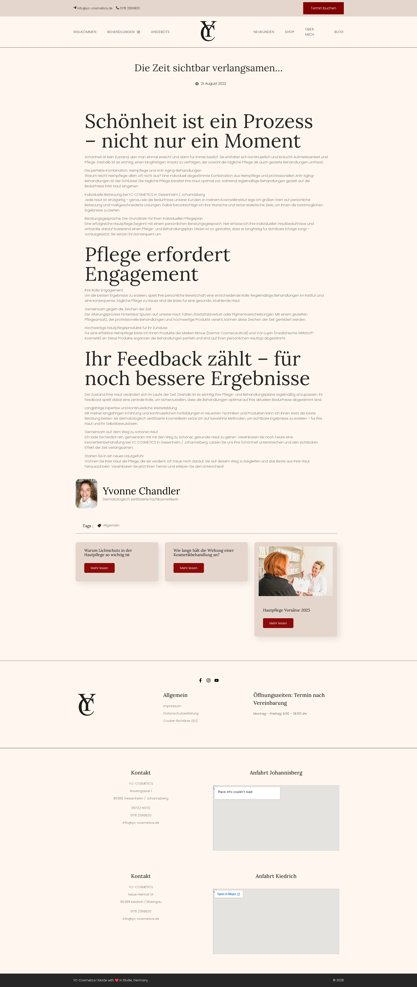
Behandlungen (120, 31)
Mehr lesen (99, 568)
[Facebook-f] (200, 680)
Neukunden (263, 31)
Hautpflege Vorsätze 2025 (286, 610)
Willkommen (84, 31)
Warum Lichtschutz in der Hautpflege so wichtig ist (108, 552)
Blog (339, 31)
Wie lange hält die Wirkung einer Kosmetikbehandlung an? (204, 552)
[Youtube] (216, 680)
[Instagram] (208, 680)
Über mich (309, 32)
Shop (289, 31)
